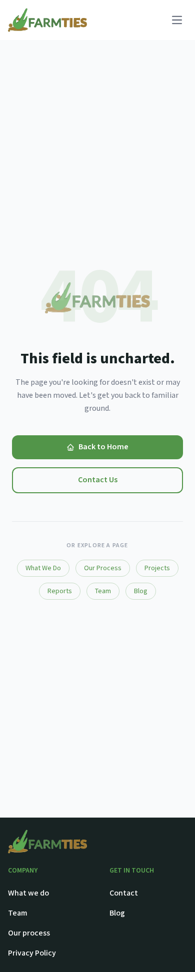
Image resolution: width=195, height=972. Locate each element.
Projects (157, 568)
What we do (28, 893)
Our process (29, 933)
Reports (60, 591)
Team (103, 591)
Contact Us (98, 480)
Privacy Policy (32, 953)
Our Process (103, 568)
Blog (141, 591)
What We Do (43, 568)
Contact (124, 893)
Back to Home (103, 447)
